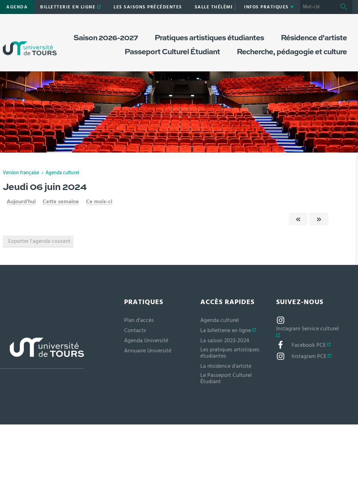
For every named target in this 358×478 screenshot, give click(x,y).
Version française (21, 172)
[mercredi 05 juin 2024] (298, 219)
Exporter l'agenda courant (39, 241)
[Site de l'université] (42, 353)
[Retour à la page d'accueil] (30, 41)
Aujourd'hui (21, 201)
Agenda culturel (62, 172)
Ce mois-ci (99, 201)
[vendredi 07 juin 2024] (318, 219)
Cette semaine (61, 201)
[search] (317, 7)
